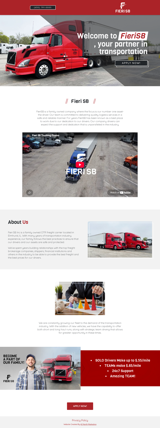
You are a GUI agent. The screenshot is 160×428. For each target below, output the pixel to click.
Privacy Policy (80, 420)
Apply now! (80, 406)
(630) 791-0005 (43, 7)
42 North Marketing (88, 424)
